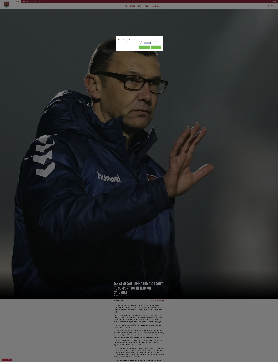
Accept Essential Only (144, 46)
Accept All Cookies (156, 46)
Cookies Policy (147, 43)
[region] (139, 43)
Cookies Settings (121, 46)
